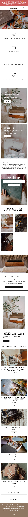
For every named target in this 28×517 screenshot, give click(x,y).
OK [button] (14, 514)
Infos (14, 496)
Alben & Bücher (13, 492)
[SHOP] (14, 105)
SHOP (6, 340)
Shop (14, 20)
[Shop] (14, 141)
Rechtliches (13, 499)
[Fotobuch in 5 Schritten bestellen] (14, 189)
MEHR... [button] (16, 510)
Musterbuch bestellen (14, 287)
